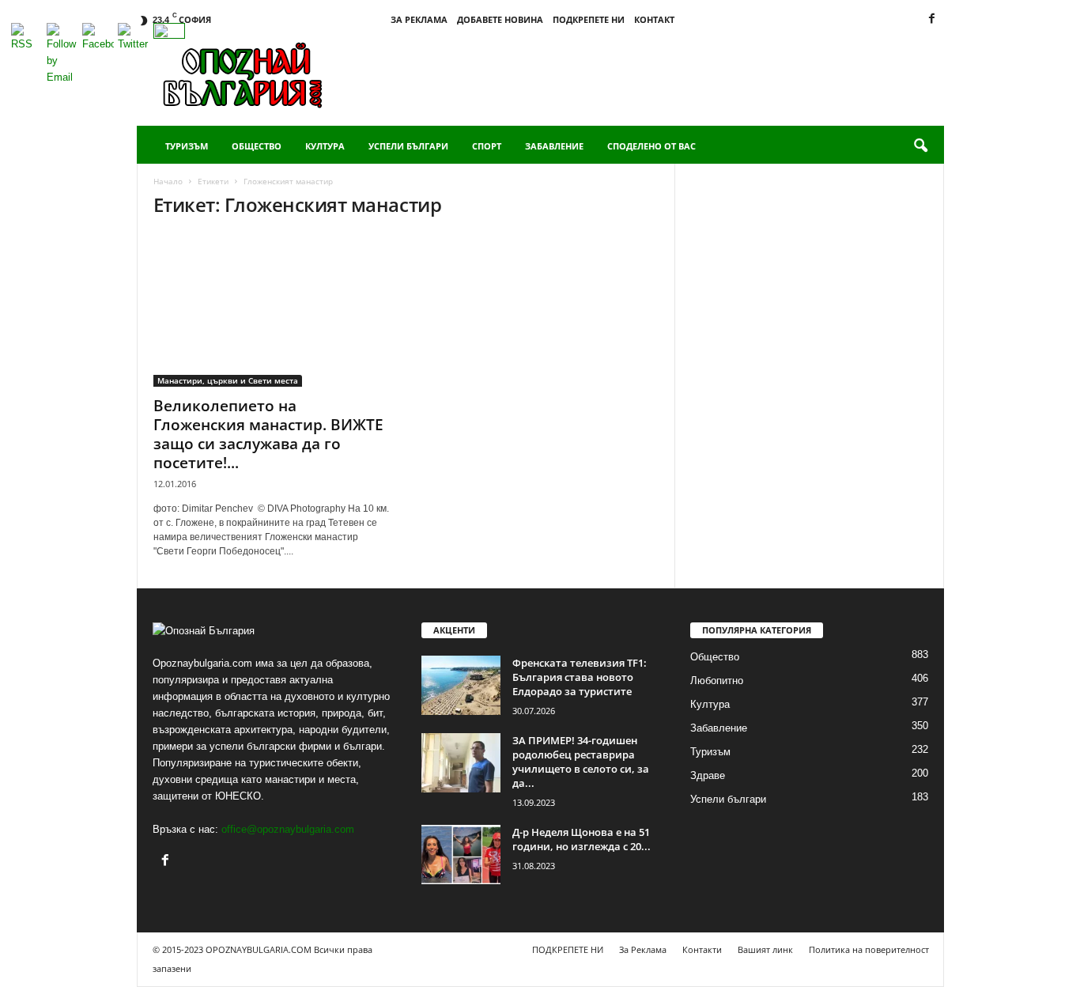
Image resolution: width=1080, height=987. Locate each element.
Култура (325, 146)
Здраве (707, 775)
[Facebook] (932, 19)
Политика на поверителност (869, 949)
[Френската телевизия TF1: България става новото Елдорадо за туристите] (460, 685)
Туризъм (186, 146)
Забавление (554, 146)
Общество (256, 146)
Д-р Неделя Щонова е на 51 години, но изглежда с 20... (581, 839)
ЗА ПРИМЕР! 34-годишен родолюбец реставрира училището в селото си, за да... (580, 761)
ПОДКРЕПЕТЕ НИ (589, 19)
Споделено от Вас (651, 146)
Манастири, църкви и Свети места (227, 380)
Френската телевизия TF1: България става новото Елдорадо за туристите (579, 677)
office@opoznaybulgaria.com (287, 829)
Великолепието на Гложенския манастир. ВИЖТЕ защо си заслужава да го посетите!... (268, 434)
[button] (920, 146)
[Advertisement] (656, 74)
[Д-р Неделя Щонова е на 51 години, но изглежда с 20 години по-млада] (460, 854)
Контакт (654, 19)
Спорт (486, 146)
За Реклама (419, 19)
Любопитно (716, 680)
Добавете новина (500, 19)
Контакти (702, 949)
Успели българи (408, 146)
